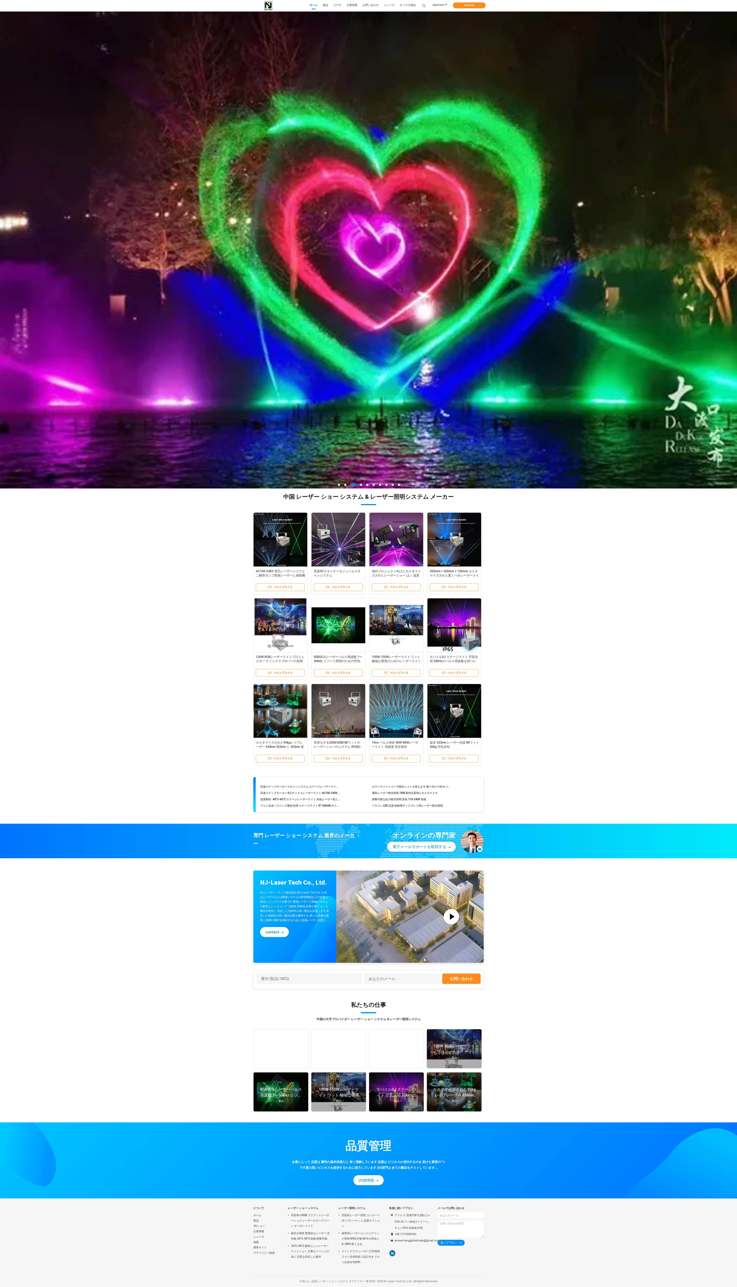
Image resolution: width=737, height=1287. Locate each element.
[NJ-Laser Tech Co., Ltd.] (268, 5)
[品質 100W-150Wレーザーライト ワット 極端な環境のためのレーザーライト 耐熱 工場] (396, 489)
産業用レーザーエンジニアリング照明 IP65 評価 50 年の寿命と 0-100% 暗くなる (360, 1102)
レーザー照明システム (352, 1071)
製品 (256, 1084)
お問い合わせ (461, 842)
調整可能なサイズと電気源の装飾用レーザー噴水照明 (404, 648)
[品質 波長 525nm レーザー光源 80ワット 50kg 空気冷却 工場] (454, 574)
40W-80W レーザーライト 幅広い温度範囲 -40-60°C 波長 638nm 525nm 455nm (412, 661)
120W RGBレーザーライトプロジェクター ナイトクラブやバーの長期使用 (280, 525)
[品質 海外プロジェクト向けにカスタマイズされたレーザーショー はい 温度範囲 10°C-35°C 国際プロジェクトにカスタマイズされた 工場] (396, 403)
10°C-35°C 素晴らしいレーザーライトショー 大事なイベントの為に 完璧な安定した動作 (310, 1115)
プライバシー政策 (264, 1116)
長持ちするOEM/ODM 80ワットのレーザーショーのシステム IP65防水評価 (337, 610)
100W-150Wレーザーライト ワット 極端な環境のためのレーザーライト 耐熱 (396, 525)
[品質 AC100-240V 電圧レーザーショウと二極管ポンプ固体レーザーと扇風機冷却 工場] (280, 403)
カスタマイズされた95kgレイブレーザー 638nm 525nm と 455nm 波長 (280, 610)
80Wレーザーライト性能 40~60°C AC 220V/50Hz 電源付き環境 (410, 654)
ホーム (257, 1078)
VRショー (259, 1089)
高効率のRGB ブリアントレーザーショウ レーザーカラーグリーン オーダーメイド (310, 1084)
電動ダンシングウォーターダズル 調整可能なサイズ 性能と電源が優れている (300, 667)
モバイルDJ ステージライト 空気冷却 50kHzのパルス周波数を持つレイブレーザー (454, 525)
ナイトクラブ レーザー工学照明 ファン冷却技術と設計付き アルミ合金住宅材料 (361, 1120)
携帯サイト (260, 1111)
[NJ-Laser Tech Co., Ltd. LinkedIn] (392, 1117)
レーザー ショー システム (303, 1071)
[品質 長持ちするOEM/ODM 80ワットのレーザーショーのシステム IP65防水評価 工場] (338, 574)
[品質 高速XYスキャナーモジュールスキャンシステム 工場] (338, 403)
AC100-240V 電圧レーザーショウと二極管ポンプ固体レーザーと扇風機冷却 (280, 439)
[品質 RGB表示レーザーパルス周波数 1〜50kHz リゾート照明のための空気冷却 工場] (338, 489)
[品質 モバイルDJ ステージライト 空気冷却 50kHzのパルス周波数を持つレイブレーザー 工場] (454, 489)
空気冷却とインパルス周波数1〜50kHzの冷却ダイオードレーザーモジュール (300, 648)
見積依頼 (469, 5)
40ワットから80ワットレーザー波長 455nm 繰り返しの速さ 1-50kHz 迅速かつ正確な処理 (412, 667)
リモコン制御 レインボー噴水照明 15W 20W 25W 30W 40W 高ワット (300, 654)
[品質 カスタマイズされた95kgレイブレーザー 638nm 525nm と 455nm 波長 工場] (280, 574)
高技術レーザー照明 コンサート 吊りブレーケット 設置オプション (361, 1084)
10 (399, 348)
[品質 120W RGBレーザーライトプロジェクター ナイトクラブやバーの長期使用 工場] (280, 489)
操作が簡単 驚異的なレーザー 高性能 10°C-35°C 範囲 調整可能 (310, 1099)
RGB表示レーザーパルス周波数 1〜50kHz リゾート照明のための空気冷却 (338, 525)
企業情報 (258, 1094)
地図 (256, 1105)
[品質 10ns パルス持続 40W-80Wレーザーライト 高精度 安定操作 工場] (396, 574)
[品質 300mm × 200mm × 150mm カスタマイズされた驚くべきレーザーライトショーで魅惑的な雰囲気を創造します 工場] (454, 403)
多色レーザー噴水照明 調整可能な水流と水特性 (288, 661)
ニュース (258, 1100)
